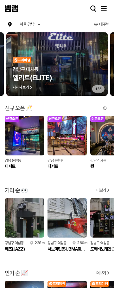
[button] (30, 24)
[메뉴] (103, 8)
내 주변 (104, 24)
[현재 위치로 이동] (10, 24)
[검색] (93, 8)
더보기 (101, 190)
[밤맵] (11, 8)
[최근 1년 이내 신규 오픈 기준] (104, 108)
